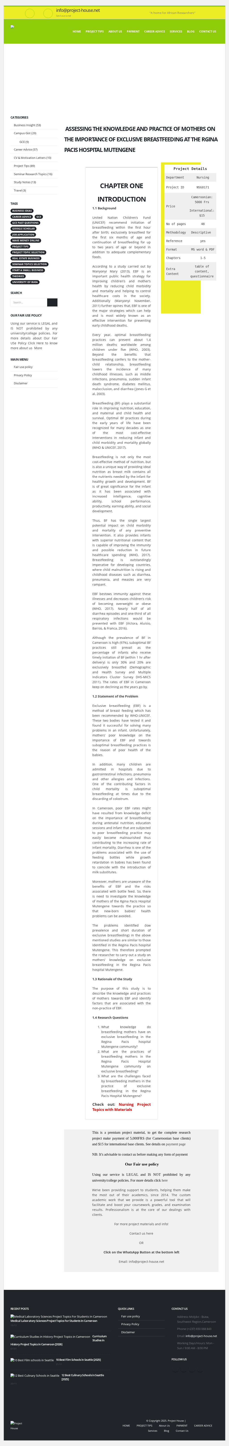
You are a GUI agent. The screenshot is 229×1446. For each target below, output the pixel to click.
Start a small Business (27, 270)
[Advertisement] (114, 77)
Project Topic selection (28, 252)
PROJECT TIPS (95, 31)
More (38, 348)
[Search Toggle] (216, 9)
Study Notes (22, 182)
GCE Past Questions (25, 222)
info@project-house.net (201, 1336)
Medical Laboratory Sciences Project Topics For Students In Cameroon (54, 1321)
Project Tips (21, 166)
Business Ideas (22, 210)
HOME (77, 31)
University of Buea (25, 282)
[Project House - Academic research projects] (30, 31)
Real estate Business (26, 258)
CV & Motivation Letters (30, 158)
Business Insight (24, 125)
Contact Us (207, 31)
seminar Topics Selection (29, 264)
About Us (115, 31)
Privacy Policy (23, 375)
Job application (23, 234)
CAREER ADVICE (154, 31)
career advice (21, 216)
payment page (175, 1144)
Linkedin (200, 1368)
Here (40, 343)
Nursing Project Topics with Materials (121, 1107)
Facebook (175, 1368)
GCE (22, 142)
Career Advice (23, 149)
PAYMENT (133, 31)
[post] (59, 1316)
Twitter (183, 1368)
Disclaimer (21, 383)
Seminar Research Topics (30, 174)
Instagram (192, 1368)
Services (176, 31)
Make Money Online (25, 240)
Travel (18, 190)
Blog (191, 31)
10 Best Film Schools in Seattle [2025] (78, 1360)
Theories (18, 276)
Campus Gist (22, 133)
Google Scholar (23, 228)
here (165, 1180)
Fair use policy (23, 367)
